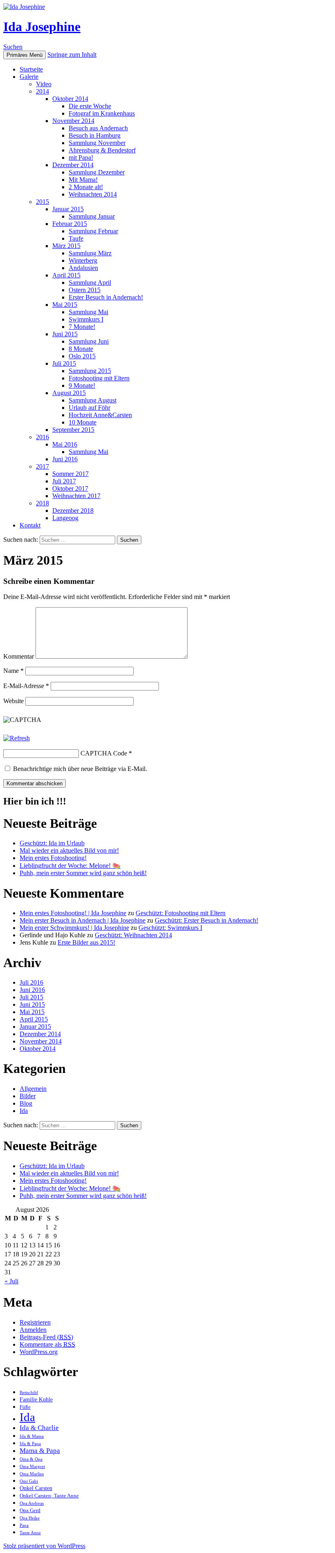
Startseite (31, 69)
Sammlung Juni (89, 341)
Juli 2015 (64, 363)
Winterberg (83, 260)
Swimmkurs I (86, 319)
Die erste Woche (90, 106)
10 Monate (82, 422)
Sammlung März (90, 253)
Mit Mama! (83, 179)
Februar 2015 (69, 223)
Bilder (28, 1096)
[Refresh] (16, 738)
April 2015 (66, 275)
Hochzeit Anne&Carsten (100, 414)
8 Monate (81, 348)
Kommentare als (47, 1344)
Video (43, 83)
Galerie (29, 76)
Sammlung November (97, 142)
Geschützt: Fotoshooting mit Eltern (181, 912)
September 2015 (73, 429)
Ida (24, 1110)
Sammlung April (90, 282)
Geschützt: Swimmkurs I (170, 927)
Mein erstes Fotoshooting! (53, 857)
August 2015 (69, 392)
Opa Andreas (32, 1503)
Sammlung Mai (88, 311)
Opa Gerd (30, 1510)
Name (13, 670)
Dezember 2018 (73, 510)
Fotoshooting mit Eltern (99, 378)
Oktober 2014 (70, 98)
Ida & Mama (32, 1436)
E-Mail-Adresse (26, 685)
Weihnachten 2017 (76, 495)
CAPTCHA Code (103, 753)
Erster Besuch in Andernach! (106, 297)
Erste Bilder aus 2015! (86, 942)
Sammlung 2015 (90, 370)
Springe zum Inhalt (71, 54)
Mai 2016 (64, 444)
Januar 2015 (68, 209)
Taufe (76, 238)
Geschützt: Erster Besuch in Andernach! (206, 920)
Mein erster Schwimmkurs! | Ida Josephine (74, 927)
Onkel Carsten (36, 1488)
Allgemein (33, 1088)
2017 (42, 466)
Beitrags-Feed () (46, 1337)
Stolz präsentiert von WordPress (44, 1545)
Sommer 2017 (70, 473)
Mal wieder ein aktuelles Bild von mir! (69, 850)
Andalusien (83, 267)
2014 (42, 91)
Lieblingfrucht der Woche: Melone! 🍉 (70, 865)
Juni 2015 (65, 334)
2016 (42, 436)
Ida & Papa (30, 1443)
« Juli (11, 1281)
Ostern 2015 (84, 289)
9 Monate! (82, 385)
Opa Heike (30, 1518)
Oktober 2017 (70, 488)
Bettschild (29, 1392)
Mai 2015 (64, 304)
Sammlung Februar (93, 231)
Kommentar (18, 656)
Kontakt (30, 525)
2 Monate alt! (86, 186)
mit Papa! (81, 157)
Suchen (12, 46)
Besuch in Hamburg (95, 135)
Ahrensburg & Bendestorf (102, 150)
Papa (24, 1525)
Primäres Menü (24, 55)
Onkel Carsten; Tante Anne (49, 1496)
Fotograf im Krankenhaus (102, 113)
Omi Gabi (29, 1481)
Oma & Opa (31, 1459)
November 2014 (73, 120)
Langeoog (65, 517)
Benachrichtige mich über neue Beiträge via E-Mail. (80, 768)
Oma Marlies (32, 1474)
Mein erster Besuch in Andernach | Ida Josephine (82, 920)
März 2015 (66, 245)
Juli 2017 (64, 481)
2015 (42, 201)
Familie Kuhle (36, 1399)
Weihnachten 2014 (93, 194)
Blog (26, 1103)
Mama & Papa (40, 1451)
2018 (42, 503)
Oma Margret (32, 1466)
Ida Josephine (41, 26)
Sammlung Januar (92, 216)
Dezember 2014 (73, 164)
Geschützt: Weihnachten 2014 (133, 935)
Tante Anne (30, 1533)
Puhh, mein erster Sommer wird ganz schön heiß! (83, 872)
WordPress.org (39, 1351)
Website (13, 700)
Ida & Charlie (39, 1428)
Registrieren (35, 1322)
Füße (25, 1407)
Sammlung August (92, 400)
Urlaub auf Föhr (89, 407)
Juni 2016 (65, 459)
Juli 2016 (31, 982)
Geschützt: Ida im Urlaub (52, 843)
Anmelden (33, 1329)
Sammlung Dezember (97, 172)
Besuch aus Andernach (98, 128)
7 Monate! (82, 326)
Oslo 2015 (82, 356)
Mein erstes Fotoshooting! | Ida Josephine (73, 912)
